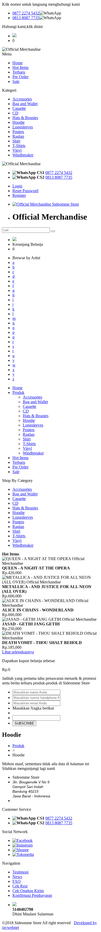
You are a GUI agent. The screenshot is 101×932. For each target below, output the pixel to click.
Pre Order (20, 77)
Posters (18, 131)
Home (17, 63)
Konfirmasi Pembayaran (32, 895)
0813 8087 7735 (25, 18)
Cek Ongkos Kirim (28, 890)
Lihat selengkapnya (18, 652)
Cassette (19, 108)
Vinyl (16, 150)
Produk (18, 392)
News (17, 877)
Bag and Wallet (25, 104)
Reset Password (25, 191)
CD (15, 113)
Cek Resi (19, 886)
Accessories (22, 99)
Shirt (16, 141)
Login (17, 186)
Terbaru (18, 72)
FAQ (16, 881)
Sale (15, 81)
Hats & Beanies (25, 117)
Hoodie (18, 122)
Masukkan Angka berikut (33, 708)
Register (19, 195)
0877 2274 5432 (25, 13)
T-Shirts (18, 145)
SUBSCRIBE (24, 723)
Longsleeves (22, 127)
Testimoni (20, 872)
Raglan (18, 136)
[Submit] (53, 231)
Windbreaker (22, 155)
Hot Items (20, 67)
